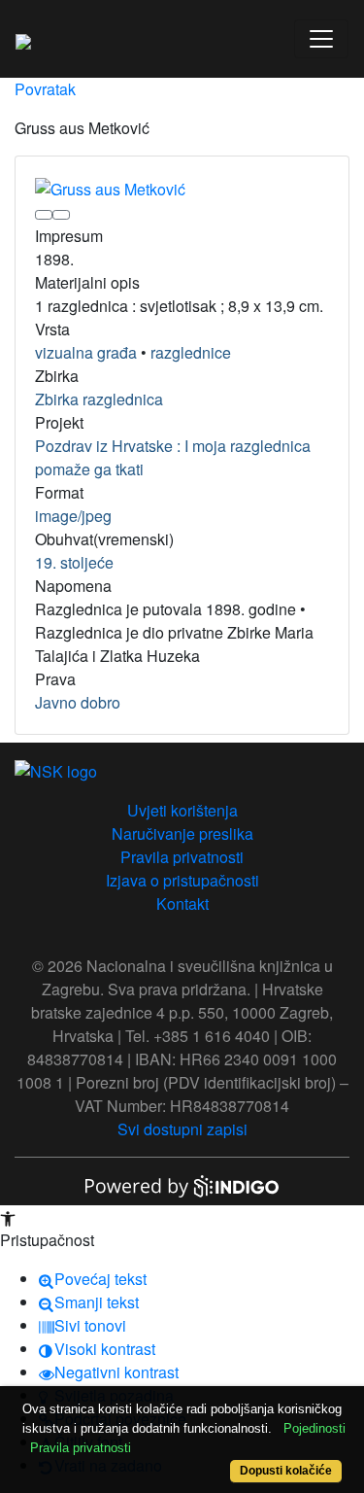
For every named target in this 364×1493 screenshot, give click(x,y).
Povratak (45, 89)
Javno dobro (77, 702)
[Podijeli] (61, 215)
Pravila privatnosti (182, 857)
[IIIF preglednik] (43, 215)
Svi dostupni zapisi (182, 1129)
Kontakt (182, 903)
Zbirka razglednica (99, 399)
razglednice (190, 352)
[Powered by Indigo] (182, 1184)
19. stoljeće (74, 562)
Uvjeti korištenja (182, 810)
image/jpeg (73, 515)
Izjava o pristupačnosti (182, 880)
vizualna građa (86, 352)
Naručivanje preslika (182, 833)
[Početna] (23, 38)
